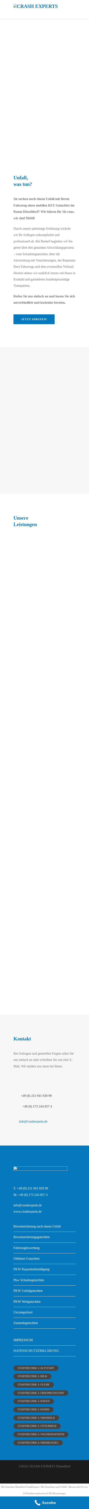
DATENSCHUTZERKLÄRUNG (36, 1350)
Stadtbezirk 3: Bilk (32, 1376)
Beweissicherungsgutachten (31, 1237)
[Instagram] (49, 1476)
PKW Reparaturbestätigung (31, 1269)
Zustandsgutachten (25, 1323)
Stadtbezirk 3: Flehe (34, 1384)
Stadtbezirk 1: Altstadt (36, 1368)
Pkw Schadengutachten (28, 1280)
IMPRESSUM (23, 1340)
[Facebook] (40, 1476)
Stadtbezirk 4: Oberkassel (38, 1442)
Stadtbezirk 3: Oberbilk (36, 1417)
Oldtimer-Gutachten (26, 1258)
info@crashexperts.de (33, 1121)
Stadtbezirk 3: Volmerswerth (41, 1434)
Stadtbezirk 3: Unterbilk (37, 1425)
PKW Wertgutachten (27, 1301)
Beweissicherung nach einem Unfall (37, 1226)
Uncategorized (22, 1312)
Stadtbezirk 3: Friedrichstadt (41, 1392)
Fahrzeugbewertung (26, 1248)
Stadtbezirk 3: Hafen (34, 1401)
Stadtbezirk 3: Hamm (33, 1409)
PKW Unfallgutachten (28, 1290)
